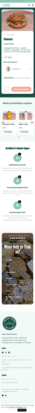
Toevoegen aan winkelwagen (21, 89)
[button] (3, 122)
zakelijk (13, 122)
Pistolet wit (16, 69)
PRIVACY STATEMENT (16, 407)
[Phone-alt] (6, 395)
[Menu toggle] (29, 5)
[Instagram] (6, 352)
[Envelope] (3, 395)
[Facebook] (3, 352)
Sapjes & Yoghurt (7, 122)
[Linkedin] (9, 352)
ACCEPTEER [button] (22, 410)
